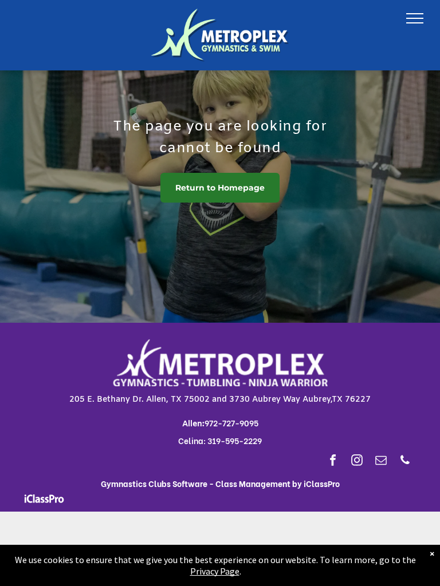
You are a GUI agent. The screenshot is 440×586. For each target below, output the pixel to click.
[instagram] (357, 462)
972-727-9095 (231, 423)
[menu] (415, 18)
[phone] (405, 462)
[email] (381, 462)
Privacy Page (214, 571)
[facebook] (332, 462)
